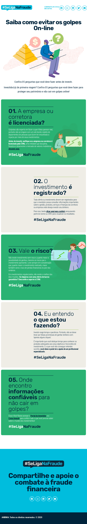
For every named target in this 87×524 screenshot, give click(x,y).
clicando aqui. (14, 149)
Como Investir (14, 418)
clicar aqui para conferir (55, 211)
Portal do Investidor (38, 415)
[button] (61, 8)
